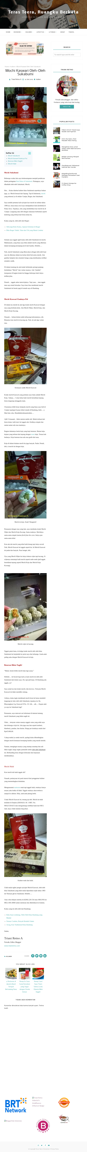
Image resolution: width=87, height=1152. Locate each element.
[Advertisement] (20, 1073)
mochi (43, 193)
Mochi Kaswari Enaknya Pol (17, 158)
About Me (67, 106)
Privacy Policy (55, 1149)
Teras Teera (39, 1149)
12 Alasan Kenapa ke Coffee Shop (69, 184)
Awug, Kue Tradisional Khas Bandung (19, 925)
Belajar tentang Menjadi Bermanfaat (70, 157)
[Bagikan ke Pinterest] (41, 955)
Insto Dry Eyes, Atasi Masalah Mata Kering (69, 139)
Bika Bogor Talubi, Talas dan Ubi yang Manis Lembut (24, 230)
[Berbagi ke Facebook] (32, 955)
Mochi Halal (12, 164)
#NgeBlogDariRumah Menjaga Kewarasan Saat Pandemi (71, 175)
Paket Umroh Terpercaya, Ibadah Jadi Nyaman (71, 130)
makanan (17, 787)
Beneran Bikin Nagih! (15, 161)
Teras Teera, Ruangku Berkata (43, 12)
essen (33, 434)
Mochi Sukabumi (14, 156)
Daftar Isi (10, 153)
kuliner (38, 79)
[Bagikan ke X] (37, 955)
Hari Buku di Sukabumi (24, 181)
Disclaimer (46, 1149)
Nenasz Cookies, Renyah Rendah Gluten (20, 921)
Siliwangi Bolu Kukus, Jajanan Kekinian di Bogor (23, 227)
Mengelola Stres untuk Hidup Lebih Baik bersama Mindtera (71, 148)
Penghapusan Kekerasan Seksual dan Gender (70, 166)
